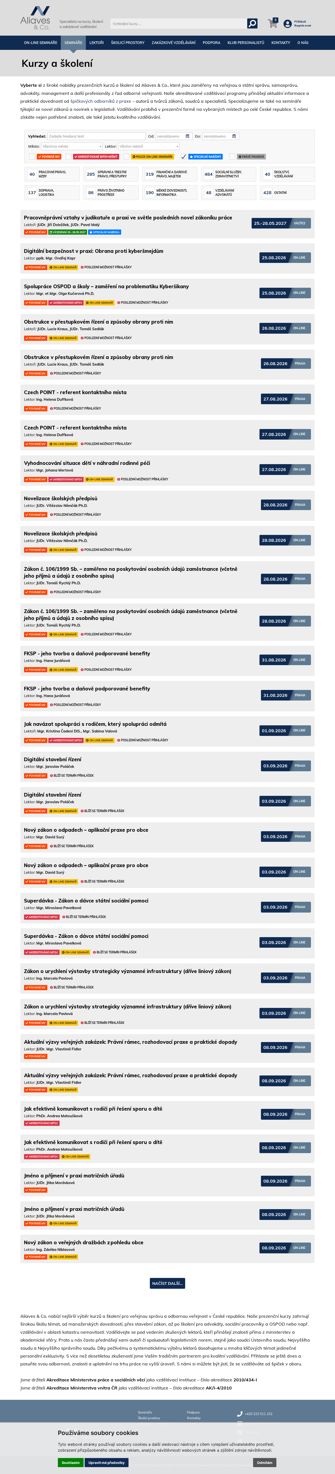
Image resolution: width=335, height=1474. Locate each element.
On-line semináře (40, 43)
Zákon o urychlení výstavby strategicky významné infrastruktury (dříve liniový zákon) (128, 971)
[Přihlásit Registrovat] (288, 26)
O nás (303, 43)
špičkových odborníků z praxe (100, 101)
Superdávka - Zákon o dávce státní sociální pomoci (86, 901)
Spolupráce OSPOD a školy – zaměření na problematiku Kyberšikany (106, 286)
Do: (198, 136)
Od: (151, 136)
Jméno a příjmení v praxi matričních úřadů (74, 1176)
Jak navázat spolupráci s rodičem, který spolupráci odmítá (95, 724)
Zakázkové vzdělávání (173, 43)
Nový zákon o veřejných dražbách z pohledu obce (83, 1242)
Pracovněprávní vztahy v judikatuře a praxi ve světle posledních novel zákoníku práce (128, 218)
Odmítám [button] (264, 1462)
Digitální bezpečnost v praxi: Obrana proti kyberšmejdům (93, 251)
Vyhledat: (37, 136)
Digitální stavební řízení (52, 759)
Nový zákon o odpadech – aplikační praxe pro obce (86, 830)
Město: (34, 146)
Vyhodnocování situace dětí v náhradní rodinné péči (87, 463)
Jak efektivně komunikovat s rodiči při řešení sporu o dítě (93, 1109)
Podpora (211, 43)
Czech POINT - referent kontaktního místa (75, 392)
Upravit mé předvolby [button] (107, 1462)
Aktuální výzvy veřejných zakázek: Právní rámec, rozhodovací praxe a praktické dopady (130, 1042)
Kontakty (280, 43)
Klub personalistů (246, 43)
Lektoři (97, 43)
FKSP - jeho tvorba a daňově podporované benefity (87, 653)
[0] (272, 26)
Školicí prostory (127, 43)
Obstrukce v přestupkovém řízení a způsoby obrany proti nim (98, 322)
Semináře (73, 43)
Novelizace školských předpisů (60, 498)
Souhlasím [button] (71, 1462)
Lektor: (111, 146)
